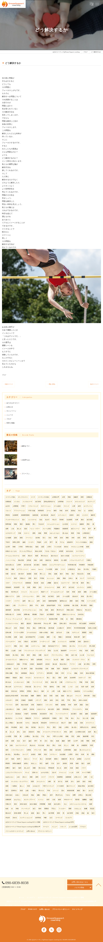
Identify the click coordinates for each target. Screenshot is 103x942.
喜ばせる (32, 745)
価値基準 (63, 650)
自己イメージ (75, 528)
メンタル (17, 501)
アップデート (22, 605)
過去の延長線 (90, 673)
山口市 (8, 506)
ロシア (82, 578)
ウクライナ (90, 578)
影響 (74, 795)
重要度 (84, 632)
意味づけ (35, 772)
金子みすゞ (60, 632)
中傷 (78, 533)
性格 (86, 682)
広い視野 (64, 560)
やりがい (28, 677)
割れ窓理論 (39, 668)
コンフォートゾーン (78, 555)
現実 (58, 668)
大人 (65, 804)
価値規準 (39, 664)
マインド (66, 506)
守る (42, 736)
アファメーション (19, 510)
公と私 (56, 650)
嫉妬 (78, 790)
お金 (18, 777)
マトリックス (82, 646)
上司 (45, 542)
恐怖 (68, 659)
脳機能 (84, 799)
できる (68, 795)
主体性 (19, 614)
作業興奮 (42, 804)
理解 (12, 569)
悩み (79, 569)
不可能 (25, 664)
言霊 (28, 786)
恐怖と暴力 (63, 623)
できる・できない (50, 551)
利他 (67, 574)
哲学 (38, 596)
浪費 (40, 655)
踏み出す (75, 596)
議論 (75, 673)
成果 (7, 528)
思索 (92, 682)
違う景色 (87, 664)
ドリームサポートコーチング (14, 831)
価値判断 (85, 736)
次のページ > (94, 384)
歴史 (88, 524)
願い (84, 790)
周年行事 (87, 695)
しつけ (70, 686)
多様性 (65, 763)
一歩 (91, 777)
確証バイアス (67, 691)
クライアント (90, 723)
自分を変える (10, 565)
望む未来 (88, 795)
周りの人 (41, 790)
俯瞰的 (8, 677)
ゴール (49, 510)
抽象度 (76, 497)
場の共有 (19, 723)
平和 (68, 700)
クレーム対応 (47, 528)
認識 (58, 709)
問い (44, 813)
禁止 (48, 727)
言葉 (19, 533)
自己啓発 (38, 501)
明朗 (87, 741)
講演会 (73, 510)
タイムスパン (41, 781)
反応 (40, 587)
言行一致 (75, 583)
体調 (77, 768)
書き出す (8, 813)
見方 (24, 741)
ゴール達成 (93, 592)
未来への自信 (83, 700)
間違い (45, 795)
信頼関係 (60, 777)
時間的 (22, 691)
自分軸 (38, 537)
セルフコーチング (21, 745)
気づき (72, 759)
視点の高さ (63, 664)
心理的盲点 (71, 569)
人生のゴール (41, 709)
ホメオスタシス (39, 677)
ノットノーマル (10, 560)
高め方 (53, 515)
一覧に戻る (51, 384)
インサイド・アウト (78, 659)
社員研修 (66, 605)
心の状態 (8, 736)
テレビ (27, 772)
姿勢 (65, 677)
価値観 (28, 524)
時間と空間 (16, 542)
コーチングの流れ (43, 497)
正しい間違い (10, 723)
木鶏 (65, 732)
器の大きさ (54, 555)
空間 (94, 664)
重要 (70, 808)
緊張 (72, 619)
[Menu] (97, 4)
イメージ (74, 524)
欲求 (7, 781)
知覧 (62, 700)
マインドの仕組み (81, 542)
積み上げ (8, 628)
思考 (7, 741)
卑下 (64, 587)
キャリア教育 (86, 772)
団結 (32, 795)
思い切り (89, 596)
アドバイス (9, 704)
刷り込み (8, 682)
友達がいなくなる (11, 551)
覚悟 (7, 750)
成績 (75, 750)
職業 (39, 754)
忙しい (66, 745)
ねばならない (10, 777)
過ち (18, 732)
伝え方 (16, 668)
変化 (49, 574)
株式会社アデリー (53, 646)
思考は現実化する (49, 501)
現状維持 (8, 587)
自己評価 (17, 610)
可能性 (94, 569)
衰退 (93, 741)
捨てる (60, 781)
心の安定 (65, 524)
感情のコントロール (69, 614)
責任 (82, 519)
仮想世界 (94, 713)
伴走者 (8, 817)
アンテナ (8, 578)
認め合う (86, 641)
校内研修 (34, 713)
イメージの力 (91, 601)
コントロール (32, 519)
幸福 (61, 619)
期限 (62, 659)
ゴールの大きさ (31, 632)
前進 (82, 596)
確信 (76, 601)
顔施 (18, 709)
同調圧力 (39, 704)
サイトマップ (77, 909)
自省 (44, 601)
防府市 (91, 537)
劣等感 (29, 560)
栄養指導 (8, 799)
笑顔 (25, 528)
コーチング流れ (10, 497)
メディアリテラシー (40, 619)
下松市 (8, 542)
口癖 (61, 682)
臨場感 (29, 574)
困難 (34, 768)
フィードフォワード (62, 713)
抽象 (52, 668)
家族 (51, 750)
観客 (59, 799)
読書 (15, 637)
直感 (21, 790)
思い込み (65, 533)
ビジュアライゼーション (57, 565)
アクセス (83, 826)
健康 (24, 542)
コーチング (58, 817)
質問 (16, 704)
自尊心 (26, 763)
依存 (48, 799)
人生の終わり (10, 709)
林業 (82, 497)
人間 (53, 691)
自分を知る (69, 551)
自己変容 (90, 786)
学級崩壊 (90, 565)
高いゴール (37, 686)
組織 (55, 574)
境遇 (32, 781)
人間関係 (15, 506)
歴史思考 (44, 723)
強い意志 (35, 736)
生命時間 (72, 677)
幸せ (83, 528)
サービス (46, 826)
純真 (7, 808)
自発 (51, 700)
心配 (79, 664)
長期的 (54, 718)
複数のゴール (24, 659)
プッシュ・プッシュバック (14, 619)
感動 (38, 795)
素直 (81, 713)
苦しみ (26, 813)
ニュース (9, 415)
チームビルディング (57, 592)
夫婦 (19, 650)
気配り (60, 637)
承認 (83, 813)
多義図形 (84, 745)
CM (89, 677)
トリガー (8, 601)
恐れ (62, 790)
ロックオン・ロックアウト (19, 781)
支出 (49, 537)
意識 (35, 574)
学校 (61, 510)
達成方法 (48, 560)
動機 (85, 808)
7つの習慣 (49, 569)
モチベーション (46, 506)
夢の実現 (84, 605)
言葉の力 (8, 804)
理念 (74, 700)
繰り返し (8, 754)
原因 (58, 813)
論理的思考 (45, 718)
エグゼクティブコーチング (79, 668)
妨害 (58, 596)
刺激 (34, 587)
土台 (76, 686)
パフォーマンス (17, 583)
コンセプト (68, 817)
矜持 (69, 704)
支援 (60, 727)
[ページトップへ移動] (98, 884)
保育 (32, 659)
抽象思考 (64, 759)
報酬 (32, 695)
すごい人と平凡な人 (26, 551)
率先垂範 (14, 727)
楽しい (22, 786)
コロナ (8, 583)
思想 (46, 610)
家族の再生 (81, 786)
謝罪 (71, 732)
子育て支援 (31, 510)
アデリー (36, 718)
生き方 (47, 519)
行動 (58, 686)
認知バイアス (10, 596)
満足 (90, 632)
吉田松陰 (68, 637)
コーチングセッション (29, 610)
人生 (12, 528)
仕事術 (29, 750)
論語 (30, 741)
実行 (61, 718)
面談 (56, 673)
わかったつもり (55, 533)
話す (58, 763)
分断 (85, 777)
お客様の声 (55, 497)
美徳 (64, 578)
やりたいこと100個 (77, 546)
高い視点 (15, 655)
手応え (54, 808)
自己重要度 (50, 614)
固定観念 (18, 713)
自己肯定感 (44, 515)
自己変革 (34, 641)
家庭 (15, 578)
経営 (79, 506)
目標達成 (8, 501)
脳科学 (93, 515)
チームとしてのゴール (12, 555)
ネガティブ (82, 677)
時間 (55, 537)
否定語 (92, 808)
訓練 (92, 718)
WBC (62, 673)
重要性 (39, 695)
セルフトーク (65, 583)
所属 (71, 763)
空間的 (29, 691)
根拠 (67, 736)
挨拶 (90, 804)
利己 (41, 763)
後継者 (82, 524)
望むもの (69, 695)
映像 (14, 546)
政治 (76, 754)
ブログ (4, 375)
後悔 (55, 623)
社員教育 (15, 515)
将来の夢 (77, 637)
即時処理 (51, 768)
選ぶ (95, 732)
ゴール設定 (57, 506)
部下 (51, 542)
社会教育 (69, 519)
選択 (21, 524)
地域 (12, 759)
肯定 (15, 804)
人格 (14, 605)
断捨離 (35, 614)
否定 (72, 736)
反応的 (47, 664)
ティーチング (25, 808)
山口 (51, 817)
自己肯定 (51, 596)
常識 (58, 614)
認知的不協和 (51, 605)
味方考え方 (14, 592)
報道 (52, 632)
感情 (56, 569)
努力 (35, 578)
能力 (61, 574)
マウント (48, 659)
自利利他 (38, 817)
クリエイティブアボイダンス (52, 732)
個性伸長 (49, 673)
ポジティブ (91, 501)
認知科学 (70, 542)
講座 (91, 542)
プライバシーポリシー (45, 831)
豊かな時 (8, 686)
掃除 (92, 754)
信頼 (79, 641)
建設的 (29, 623)
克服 (31, 668)
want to (33, 569)
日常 (77, 772)
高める (32, 673)
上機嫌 (49, 583)
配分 (38, 813)
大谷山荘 (25, 795)
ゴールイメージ (49, 587)
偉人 (72, 718)
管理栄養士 (66, 709)
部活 (28, 628)
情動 (15, 646)
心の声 (75, 741)
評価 (77, 813)
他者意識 (35, 515)
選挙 (59, 677)
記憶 (18, 596)
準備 (80, 682)
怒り (23, 519)
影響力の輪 (42, 628)
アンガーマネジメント (12, 519)
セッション (50, 578)
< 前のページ (8, 384)
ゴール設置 (66, 596)
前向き (66, 546)
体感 (89, 781)
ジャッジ (55, 790)
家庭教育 (65, 528)
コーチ (33, 497)
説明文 (89, 587)
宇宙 (48, 790)
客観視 (8, 655)
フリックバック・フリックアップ (34, 650)
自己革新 (89, 519)
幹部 (51, 695)
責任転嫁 (51, 628)
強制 (45, 700)
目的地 (32, 709)
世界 (75, 704)
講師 (71, 601)
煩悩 (49, 650)
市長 (51, 713)
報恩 (49, 804)
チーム (69, 673)
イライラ (51, 777)
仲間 (41, 560)
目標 (28, 587)
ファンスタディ (77, 709)
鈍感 (57, 741)
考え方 (54, 519)
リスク (63, 569)
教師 (7, 691)
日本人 (71, 578)
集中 (84, 637)
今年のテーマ (68, 799)
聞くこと (42, 574)
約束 (82, 754)
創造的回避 (70, 790)
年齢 (45, 817)
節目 (84, 781)
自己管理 (70, 813)
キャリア (25, 754)
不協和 (39, 542)
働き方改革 (24, 704)
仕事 (76, 519)
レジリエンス (62, 641)
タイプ (43, 777)
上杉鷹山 (27, 736)
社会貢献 (62, 754)
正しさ (12, 732)
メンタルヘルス (19, 682)
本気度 (61, 551)
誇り (72, 781)
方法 (52, 763)
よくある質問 (73, 826)
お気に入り (77, 777)
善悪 (72, 533)
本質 (64, 686)
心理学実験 (67, 750)
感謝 (53, 641)
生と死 (56, 659)
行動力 (26, 641)
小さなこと (77, 808)
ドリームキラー (10, 641)
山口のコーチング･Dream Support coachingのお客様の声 (23, 826)
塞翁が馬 (35, 723)
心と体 (82, 655)
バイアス (17, 601)
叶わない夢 (47, 623)
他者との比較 (92, 628)
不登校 (42, 578)
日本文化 (81, 614)
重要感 (46, 808)
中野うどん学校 (58, 736)
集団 (19, 768)
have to (40, 569)
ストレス (24, 592)
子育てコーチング (48, 786)
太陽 (82, 741)
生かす (46, 655)
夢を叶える (59, 795)
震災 (54, 727)
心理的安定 (86, 533)
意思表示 (31, 732)
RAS (21, 646)
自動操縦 (28, 583)
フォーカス (90, 655)
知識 (21, 637)
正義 (67, 632)
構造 (7, 592)
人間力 (49, 546)
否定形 (36, 583)
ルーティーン (88, 506)
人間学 (70, 754)
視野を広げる (84, 727)
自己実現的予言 (30, 637)
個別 (7, 727)
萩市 (66, 510)
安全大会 (14, 691)
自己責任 (36, 565)
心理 (73, 506)
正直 (24, 732)
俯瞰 (85, 592)
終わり (25, 777)
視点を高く (80, 574)
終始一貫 (54, 682)
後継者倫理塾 (52, 601)
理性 (7, 650)
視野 (69, 741)
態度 (36, 555)
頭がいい (27, 759)
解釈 (48, 637)
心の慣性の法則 (80, 732)
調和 (37, 777)
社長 (15, 628)
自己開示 (73, 713)
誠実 (88, 763)
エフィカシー (62, 515)
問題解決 (57, 528)
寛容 (7, 569)
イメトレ (41, 799)
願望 (87, 546)
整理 (56, 704)
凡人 (78, 718)
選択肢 (77, 799)
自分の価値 (33, 804)
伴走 (80, 650)
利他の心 (79, 610)
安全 (57, 700)
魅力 (7, 790)
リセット (8, 510)
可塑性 (89, 560)
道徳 (39, 533)
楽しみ (19, 528)
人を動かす (60, 628)
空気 (32, 704)
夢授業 (8, 763)
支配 (28, 682)
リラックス (48, 704)
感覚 (58, 578)
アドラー (72, 664)
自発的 (33, 754)
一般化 (33, 790)
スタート (27, 533)
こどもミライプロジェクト (14, 772)
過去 (34, 628)
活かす (54, 772)
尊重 (45, 533)
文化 (40, 610)
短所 (89, 732)
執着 (77, 763)
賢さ (16, 673)
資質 (42, 546)
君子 (35, 741)
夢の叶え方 (60, 610)
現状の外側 (37, 623)
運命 (22, 655)
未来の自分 (9, 795)
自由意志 (77, 691)
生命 (59, 745)
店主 (46, 741)
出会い (17, 795)
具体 (46, 668)
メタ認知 (41, 637)
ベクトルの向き (88, 691)
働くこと (31, 601)
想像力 (8, 605)
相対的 (56, 560)
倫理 (46, 763)
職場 (91, 605)
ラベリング (9, 713)
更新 (12, 741)
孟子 (7, 759)
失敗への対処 (43, 632)
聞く (34, 524)
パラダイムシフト (70, 682)
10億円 (26, 713)
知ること (34, 763)
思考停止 (14, 790)
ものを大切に (45, 772)
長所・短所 (84, 686)
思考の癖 (8, 632)
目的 (81, 673)
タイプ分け (79, 551)
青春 (86, 709)
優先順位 (79, 619)
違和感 (93, 727)
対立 (92, 736)
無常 (28, 655)
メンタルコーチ (27, 501)
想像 (88, 574)
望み (51, 741)
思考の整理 (17, 813)
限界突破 (8, 524)
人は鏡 (13, 650)
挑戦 (21, 537)
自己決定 (71, 587)
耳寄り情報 (10, 423)
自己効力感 (27, 565)
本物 (17, 808)
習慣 (29, 578)
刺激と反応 (70, 610)
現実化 (64, 646)
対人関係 (8, 637)
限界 (66, 781)
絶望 (79, 592)
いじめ (71, 772)
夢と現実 (92, 646)
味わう (36, 691)
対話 (45, 754)
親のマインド (71, 786)
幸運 (7, 574)
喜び (73, 574)
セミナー (8, 646)
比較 (11, 745)
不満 (45, 686)
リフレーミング (33, 506)
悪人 (54, 677)
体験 (31, 777)
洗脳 (18, 664)
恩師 (70, 723)
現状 (86, 650)
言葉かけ (22, 578)
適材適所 (8, 610)
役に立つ (41, 727)
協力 (14, 768)
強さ (48, 736)
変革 (16, 700)
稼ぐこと (28, 619)
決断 (49, 781)
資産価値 (24, 673)
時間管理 (41, 510)
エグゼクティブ (10, 533)
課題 (81, 704)
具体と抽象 (9, 673)
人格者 (25, 709)
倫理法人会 (63, 601)
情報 (15, 524)
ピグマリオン (18, 686)
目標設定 (89, 497)
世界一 (19, 759)
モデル (27, 723)
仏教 (58, 691)
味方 (93, 813)
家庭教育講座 (25, 515)
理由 (38, 732)
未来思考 (92, 623)
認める (56, 583)
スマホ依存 (60, 786)
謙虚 (58, 587)
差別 (52, 610)
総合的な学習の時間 (12, 695)
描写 (65, 768)
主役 (53, 799)
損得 (78, 781)
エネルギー (9, 700)
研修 (69, 497)
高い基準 (24, 668)
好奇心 (81, 795)
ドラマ (84, 768)
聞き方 (30, 555)
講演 (31, 605)
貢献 (26, 646)
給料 (38, 601)
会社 (19, 641)
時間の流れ (29, 546)
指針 (42, 691)
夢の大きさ (44, 555)
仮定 (21, 727)
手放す (42, 614)
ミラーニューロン (28, 596)
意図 (7, 786)
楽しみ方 (27, 768)
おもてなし (17, 799)
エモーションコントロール (78, 804)
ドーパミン (29, 537)
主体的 (32, 664)
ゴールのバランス (11, 659)
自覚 (75, 723)
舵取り (56, 759)
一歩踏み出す (10, 664)
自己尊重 (51, 813)
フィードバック (37, 682)
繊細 (63, 741)
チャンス (78, 695)
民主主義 (41, 745)
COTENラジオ (54, 723)
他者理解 (72, 641)
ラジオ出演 (57, 546)
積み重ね (17, 754)
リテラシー (53, 754)
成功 (78, 515)
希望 (73, 592)
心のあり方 (36, 786)
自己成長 (58, 750)
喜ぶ (41, 759)
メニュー (54, 826)
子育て (23, 506)
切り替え (86, 569)
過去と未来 (38, 551)
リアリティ (40, 673)
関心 (54, 745)
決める (15, 817)
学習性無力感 (72, 565)
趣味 (86, 713)
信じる (59, 768)
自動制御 (68, 777)
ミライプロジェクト (17, 750)
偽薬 (44, 646)
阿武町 (62, 519)
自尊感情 (39, 659)
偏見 (22, 623)
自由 (42, 583)
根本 (40, 808)
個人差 (55, 664)
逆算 (92, 686)
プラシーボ (37, 750)
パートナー (72, 650)
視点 (48, 745)
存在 (43, 596)
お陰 (27, 790)
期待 (45, 750)
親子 (89, 528)
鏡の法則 (51, 709)
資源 (32, 813)
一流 (54, 637)
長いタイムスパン (85, 750)
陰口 (83, 763)
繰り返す (21, 574)
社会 (18, 741)
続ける (13, 574)
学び (79, 510)
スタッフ (63, 826)
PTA (37, 605)
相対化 (52, 686)
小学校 (20, 546)
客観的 (15, 677)
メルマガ (87, 759)
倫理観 (63, 704)
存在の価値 (24, 695)
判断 (72, 745)
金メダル (72, 646)
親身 (82, 583)
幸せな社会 (72, 623)
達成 (45, 695)
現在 (87, 704)
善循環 (30, 700)
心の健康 (8, 537)
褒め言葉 (21, 560)
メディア (38, 700)
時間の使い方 (10, 614)
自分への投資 (65, 555)
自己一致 (74, 655)
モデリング (75, 632)
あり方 (91, 790)
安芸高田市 (43, 713)
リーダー (31, 542)
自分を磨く (57, 804)
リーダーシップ (44, 641)
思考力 (69, 628)
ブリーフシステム (57, 655)
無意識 (44, 565)
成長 (78, 537)
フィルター (62, 808)
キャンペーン (11, 411)
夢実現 (8, 515)
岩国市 (71, 515)
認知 (15, 537)
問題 (82, 601)
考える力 (88, 610)
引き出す (41, 524)
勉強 (37, 546)
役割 (23, 555)
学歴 (91, 745)
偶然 (67, 537)
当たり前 (85, 718)
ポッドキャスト (23, 497)
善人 (48, 677)
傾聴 (92, 650)
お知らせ (9, 407)
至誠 (94, 695)
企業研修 (60, 501)
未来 (73, 537)
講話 (21, 677)
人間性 (66, 727)
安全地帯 (48, 759)
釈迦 (34, 655)
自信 (61, 537)
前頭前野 (17, 587)
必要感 (79, 759)
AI (48, 691)
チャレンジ (62, 772)
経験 (78, 736)
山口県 (8, 546)
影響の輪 (27, 614)
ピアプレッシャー (22, 569)
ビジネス (85, 515)
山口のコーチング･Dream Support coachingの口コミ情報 (23, 822)
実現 (84, 537)
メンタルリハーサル (12, 623)
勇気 (34, 533)
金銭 (56, 695)
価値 (62, 695)
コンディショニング (26, 817)
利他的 (22, 628)
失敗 (35, 560)
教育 (55, 510)
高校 (81, 723)
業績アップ (44, 592)
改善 (42, 605)
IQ (23, 587)
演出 (27, 727)
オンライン (80, 587)
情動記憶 (28, 718)
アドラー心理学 (19, 632)
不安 (59, 605)
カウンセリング (80, 501)
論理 (24, 601)
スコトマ (69, 501)
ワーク (35, 759)
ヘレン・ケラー (35, 528)
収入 (44, 537)
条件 (51, 795)
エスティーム (35, 646)
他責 (91, 799)
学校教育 (82, 565)
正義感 (23, 700)
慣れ (88, 583)
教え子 (63, 723)
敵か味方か (9, 718)
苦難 (15, 736)
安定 (46, 682)
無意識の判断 (53, 619)
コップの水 (18, 718)
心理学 (19, 565)
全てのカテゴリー (12, 403)
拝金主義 (28, 686)
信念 (40, 519)
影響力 (8, 768)
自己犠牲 (8, 668)
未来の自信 (23, 804)
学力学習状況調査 (79, 628)
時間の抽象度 (17, 763)
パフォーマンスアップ (77, 560)
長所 (67, 592)
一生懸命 (14, 786)
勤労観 (33, 727)
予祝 (66, 718)
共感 (71, 768)
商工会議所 (82, 623)
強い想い (74, 727)
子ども (62, 542)
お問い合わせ (31, 831)
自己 (34, 808)
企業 (63, 497)
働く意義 (75, 605)
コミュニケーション (53, 524)
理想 (67, 655)
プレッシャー (34, 592)
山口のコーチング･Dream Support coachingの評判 (58, 822)
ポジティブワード (29, 799)
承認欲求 (65, 668)
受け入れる (42, 768)
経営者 (90, 510)
